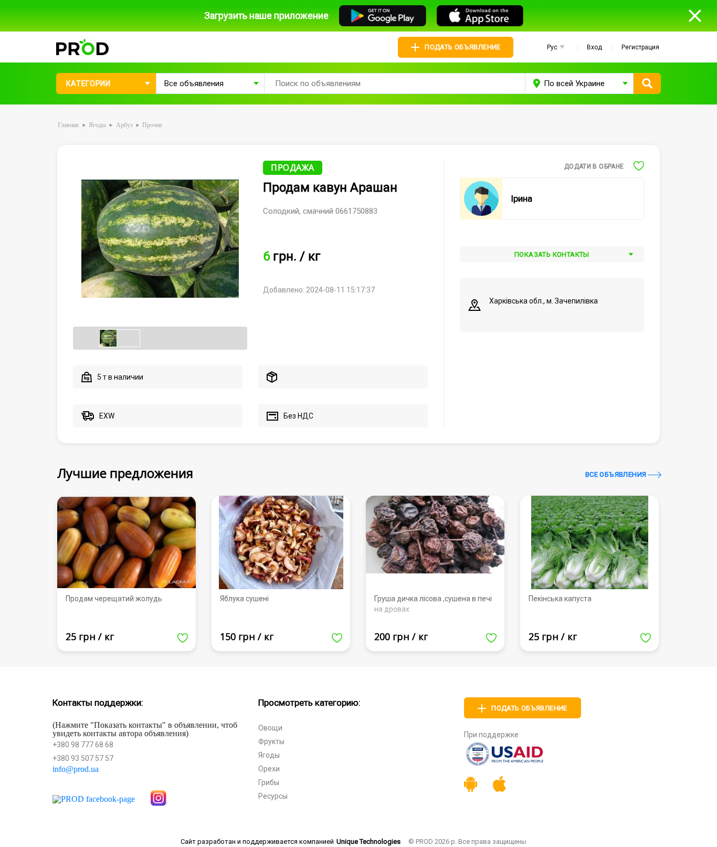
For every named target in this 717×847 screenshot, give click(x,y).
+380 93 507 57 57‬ (82, 758)
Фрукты (271, 741)
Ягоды (269, 755)
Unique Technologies (368, 841)
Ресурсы (273, 796)
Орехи (269, 769)
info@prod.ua (75, 769)
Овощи (270, 728)
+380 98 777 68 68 (82, 744)
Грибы (268, 782)
